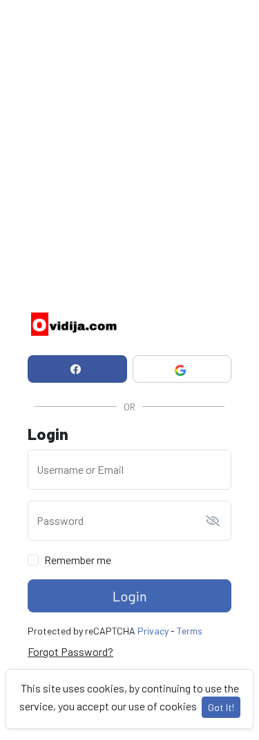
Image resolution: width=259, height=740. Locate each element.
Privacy (153, 631)
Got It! (221, 707)
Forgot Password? (70, 651)
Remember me (77, 559)
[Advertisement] (129, 129)
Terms (189, 631)
